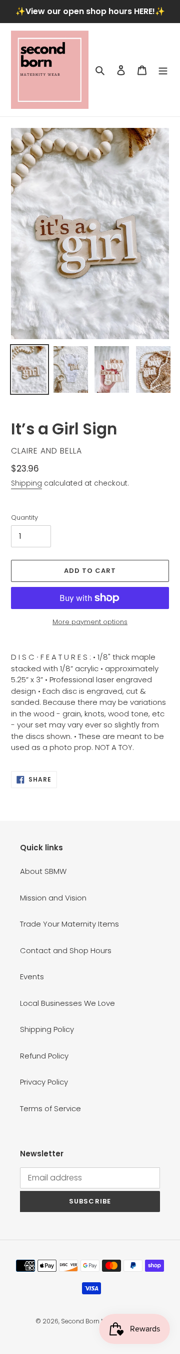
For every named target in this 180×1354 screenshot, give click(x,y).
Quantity (24, 517)
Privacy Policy (44, 1082)
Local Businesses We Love (67, 1003)
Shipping (26, 483)
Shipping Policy (47, 1029)
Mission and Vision (53, 897)
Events (32, 976)
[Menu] (163, 70)
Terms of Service (50, 1108)
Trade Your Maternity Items (69, 924)
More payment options (90, 622)
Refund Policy (44, 1055)
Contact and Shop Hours (66, 950)
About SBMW (43, 871)
